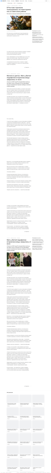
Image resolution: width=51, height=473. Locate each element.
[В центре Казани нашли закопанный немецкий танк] (38, 414)
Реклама (7, 472)
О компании (3, 472)
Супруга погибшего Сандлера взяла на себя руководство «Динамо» (38, 39)
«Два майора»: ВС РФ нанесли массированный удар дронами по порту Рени (37, 246)
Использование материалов (38, 472)
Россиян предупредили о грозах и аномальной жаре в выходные (37, 42)
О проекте (18, 472)
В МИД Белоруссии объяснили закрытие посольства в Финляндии (37, 37)
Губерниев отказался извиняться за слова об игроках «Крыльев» (38, 244)
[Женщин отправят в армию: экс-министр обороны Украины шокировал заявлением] (25, 439)
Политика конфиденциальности (31, 472)
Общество (20, 5)
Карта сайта (48, 472)
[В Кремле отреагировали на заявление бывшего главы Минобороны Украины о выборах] (25, 401)
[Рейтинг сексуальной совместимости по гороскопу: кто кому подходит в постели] (38, 452)
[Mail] (1, 1)
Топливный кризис (20, 3)
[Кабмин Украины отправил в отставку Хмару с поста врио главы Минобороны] (38, 401)
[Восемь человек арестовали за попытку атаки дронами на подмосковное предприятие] (38, 426)
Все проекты (9, 472)
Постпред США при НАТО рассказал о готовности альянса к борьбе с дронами (38, 242)
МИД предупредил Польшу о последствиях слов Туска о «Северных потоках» (36, 33)
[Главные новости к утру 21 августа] (38, 465)
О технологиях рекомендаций (23, 472)
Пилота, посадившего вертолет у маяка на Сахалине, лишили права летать (37, 240)
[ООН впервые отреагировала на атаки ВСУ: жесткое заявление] (13, 439)
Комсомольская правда (15, 5)
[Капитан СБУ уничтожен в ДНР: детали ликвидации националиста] (25, 426)
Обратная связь (44, 472)
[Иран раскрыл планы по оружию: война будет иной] (25, 452)
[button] (19, 23)
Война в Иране (10, 3)
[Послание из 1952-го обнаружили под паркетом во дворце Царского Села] (13, 414)
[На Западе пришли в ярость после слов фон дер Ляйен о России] (25, 414)
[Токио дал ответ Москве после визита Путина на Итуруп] (38, 439)
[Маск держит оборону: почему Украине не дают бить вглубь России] (25, 465)
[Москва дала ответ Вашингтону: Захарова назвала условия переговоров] (13, 426)
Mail (1, 472)
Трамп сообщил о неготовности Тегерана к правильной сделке (37, 249)
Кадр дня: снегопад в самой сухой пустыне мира (37, 35)
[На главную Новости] (4, 1)
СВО (14, 3)
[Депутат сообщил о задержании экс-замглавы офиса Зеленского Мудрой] (13, 452)
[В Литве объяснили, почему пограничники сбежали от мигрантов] (13, 401)
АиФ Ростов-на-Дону (13, 73)
